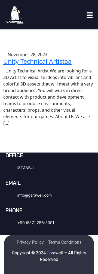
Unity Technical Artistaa (37, 61)
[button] (89, 14)
